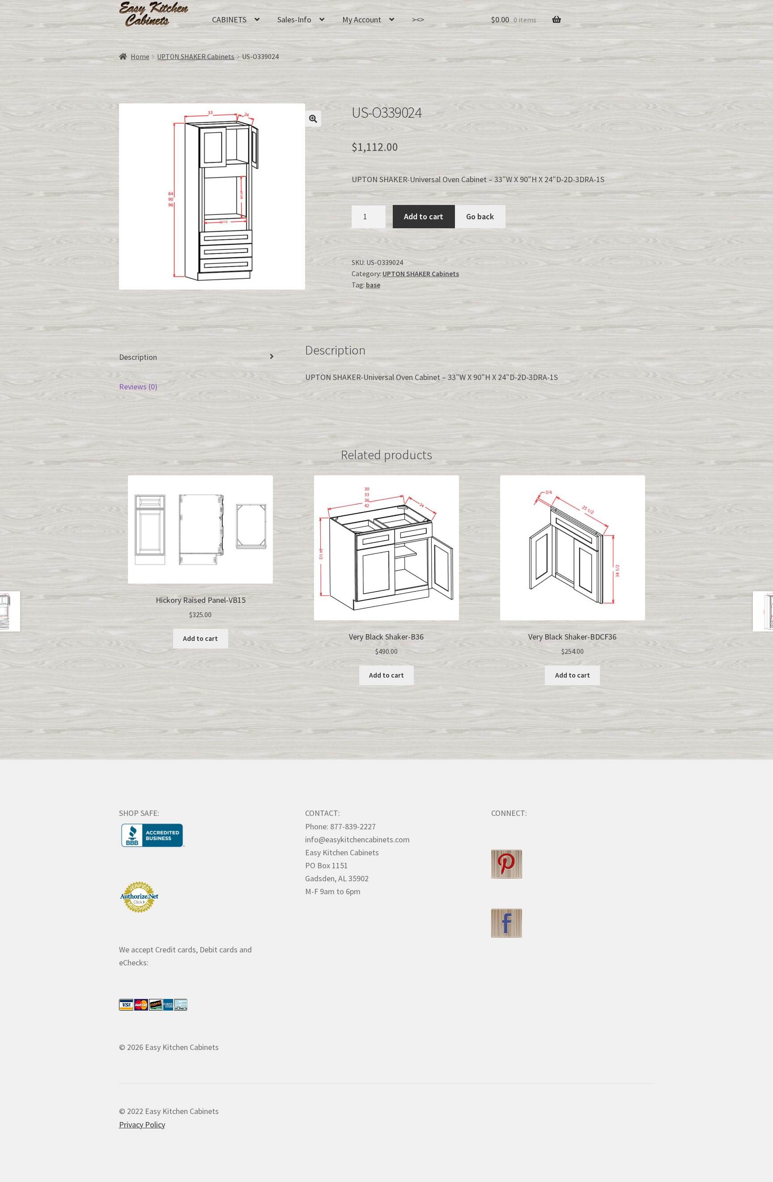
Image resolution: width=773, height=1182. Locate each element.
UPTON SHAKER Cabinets (195, 56)
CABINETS (229, 19)
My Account (361, 19)
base (373, 285)
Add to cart (423, 216)
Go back (480, 216)
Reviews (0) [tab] (138, 386)
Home (140, 56)
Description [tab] (138, 357)
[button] (313, 119)
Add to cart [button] (200, 638)
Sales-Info (294, 19)
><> (418, 19)
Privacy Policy (142, 1124)
